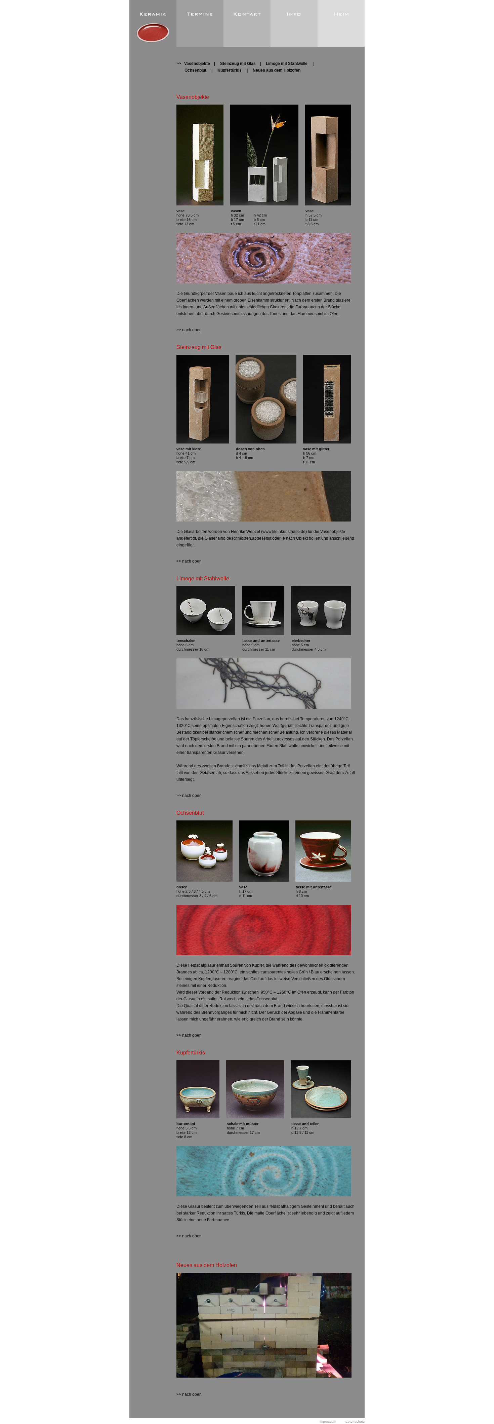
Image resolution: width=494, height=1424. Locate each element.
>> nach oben (189, 330)
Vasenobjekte (197, 63)
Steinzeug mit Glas (238, 63)
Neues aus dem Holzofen (276, 70)
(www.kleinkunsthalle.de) (284, 531)
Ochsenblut (195, 70)
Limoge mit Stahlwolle (286, 63)
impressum (328, 1421)
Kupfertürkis (230, 70)
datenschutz (355, 1421)
